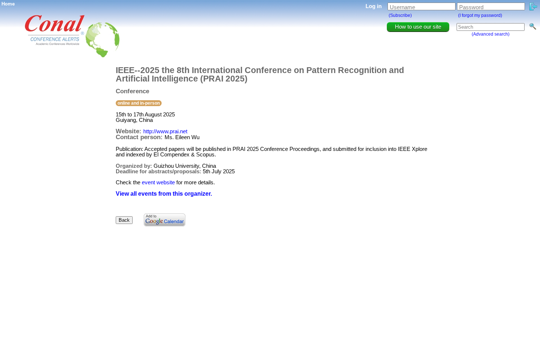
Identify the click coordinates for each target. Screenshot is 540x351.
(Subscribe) (400, 15)
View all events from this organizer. (164, 194)
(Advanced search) (491, 34)
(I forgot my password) (480, 15)
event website (158, 182)
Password (471, 7)
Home (8, 3)
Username (402, 7)
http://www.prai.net (165, 131)
